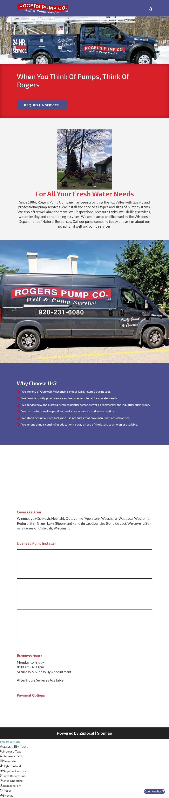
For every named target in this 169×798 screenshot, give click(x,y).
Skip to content (10, 741)
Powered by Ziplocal (75, 733)
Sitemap (104, 733)
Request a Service (41, 105)
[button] (154, 791)
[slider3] (84, 188)
